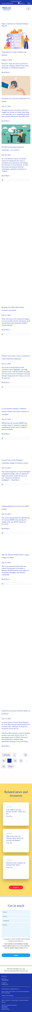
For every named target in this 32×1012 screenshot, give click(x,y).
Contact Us (7, 1000)
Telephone (6, 920)
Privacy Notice (20, 946)
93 (4, 766)
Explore (16, 887)
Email (5, 916)
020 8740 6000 (17, 1)
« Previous (6, 755)
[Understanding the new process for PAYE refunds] (16, 493)
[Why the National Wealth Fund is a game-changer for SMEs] (16, 541)
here (26, 948)
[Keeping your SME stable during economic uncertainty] (16, 241)
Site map (3, 1002)
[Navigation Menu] (28, 8)
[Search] (28, 3)
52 (21, 761)
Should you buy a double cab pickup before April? (15, 864)
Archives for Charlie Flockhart (17, 24)
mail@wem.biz (9, 3)
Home (4, 24)
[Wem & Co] (6, 8)
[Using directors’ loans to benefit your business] (16, 39)
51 (15, 761)
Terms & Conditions (23, 1000)
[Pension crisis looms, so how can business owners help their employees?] (16, 343)
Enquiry (4, 925)
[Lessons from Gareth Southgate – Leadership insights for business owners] (16, 447)
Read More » (6, 72)
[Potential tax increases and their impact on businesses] (16, 645)
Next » (11, 766)
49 (4, 761)
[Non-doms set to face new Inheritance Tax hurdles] (16, 85)
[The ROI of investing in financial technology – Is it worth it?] (16, 134)
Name (5, 912)
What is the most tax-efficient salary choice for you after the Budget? (14, 838)
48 (25, 755)
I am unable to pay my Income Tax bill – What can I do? (16, 812)
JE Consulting (10, 995)
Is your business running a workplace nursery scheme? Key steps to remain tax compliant (15, 411)
